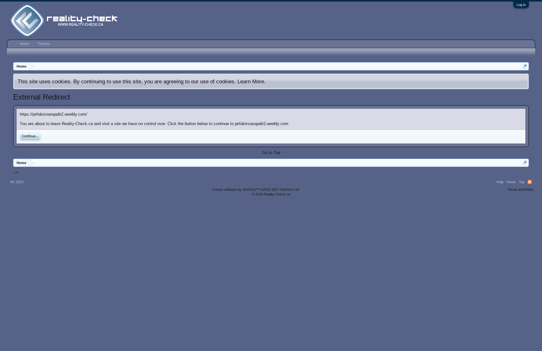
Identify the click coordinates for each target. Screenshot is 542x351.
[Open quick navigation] (525, 66)
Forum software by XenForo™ (256, 189)
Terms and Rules (520, 189)
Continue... (30, 136)
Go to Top (271, 152)
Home (24, 44)
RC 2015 (17, 182)
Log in (521, 5)
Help (500, 182)
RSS (530, 182)
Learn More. (251, 81)
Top (521, 182)
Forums (44, 44)
